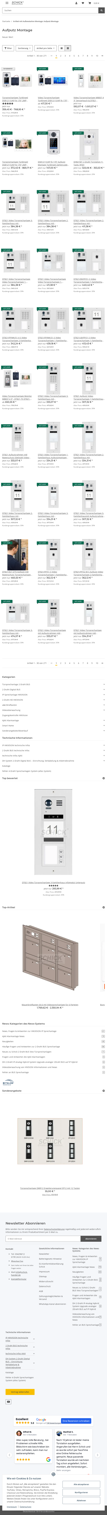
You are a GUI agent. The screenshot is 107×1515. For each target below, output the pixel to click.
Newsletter (44, 1254)
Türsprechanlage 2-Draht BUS (16, 684)
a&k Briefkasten (9, 705)
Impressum (12, 1507)
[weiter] (102, 55)
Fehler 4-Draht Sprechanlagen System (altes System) (26, 771)
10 (97, 55)
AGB (41, 1291)
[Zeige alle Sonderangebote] (104, 1090)
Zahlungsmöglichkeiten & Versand (51, 1297)
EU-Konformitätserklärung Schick (51, 1265)
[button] (76, 3)
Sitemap (43, 1276)
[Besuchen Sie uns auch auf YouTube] (8, 1401)
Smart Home (8, 725)
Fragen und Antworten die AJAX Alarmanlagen (53, 1057)
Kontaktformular (18, 1279)
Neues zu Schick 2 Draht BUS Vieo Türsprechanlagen (53, 1051)
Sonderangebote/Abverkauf (15, 730)
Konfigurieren (81, 1492)
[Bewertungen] (7, 103)
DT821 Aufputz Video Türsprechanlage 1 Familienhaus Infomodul (89, 397)
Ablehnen (81, 1500)
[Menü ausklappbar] (7, 1)
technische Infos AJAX (12, 755)
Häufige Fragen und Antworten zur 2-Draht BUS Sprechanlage (53, 1046)
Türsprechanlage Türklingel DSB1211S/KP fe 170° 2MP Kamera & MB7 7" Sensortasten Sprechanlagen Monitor (16, 163)
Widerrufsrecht (46, 1281)
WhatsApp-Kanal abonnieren (52, 1304)
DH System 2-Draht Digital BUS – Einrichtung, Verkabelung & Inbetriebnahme (38, 760)
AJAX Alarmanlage (10, 720)
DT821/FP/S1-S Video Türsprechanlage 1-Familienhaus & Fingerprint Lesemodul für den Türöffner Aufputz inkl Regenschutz (53, 573)
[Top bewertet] (104, 778)
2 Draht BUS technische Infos (15, 750)
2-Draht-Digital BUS (11, 689)
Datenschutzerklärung (54, 1229)
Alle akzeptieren (81, 1484)
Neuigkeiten (53, 1041)
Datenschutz (25, 1507)
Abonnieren (91, 1238)
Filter (9, 48)
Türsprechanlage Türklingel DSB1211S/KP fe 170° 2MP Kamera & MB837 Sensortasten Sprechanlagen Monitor (16, 99)
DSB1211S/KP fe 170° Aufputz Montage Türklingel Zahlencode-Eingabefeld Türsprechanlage (53, 163)
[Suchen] (101, 10)
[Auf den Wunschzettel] (64, 134)
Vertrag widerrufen (20, 1392)
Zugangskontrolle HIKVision (15, 715)
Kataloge (6, 766)
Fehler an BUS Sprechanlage (53, 1072)
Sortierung (23, 48)
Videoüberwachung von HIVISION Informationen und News (53, 1067)
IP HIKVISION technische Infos (16, 745)
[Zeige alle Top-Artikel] (104, 907)
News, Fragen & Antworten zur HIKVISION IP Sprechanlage (53, 1031)
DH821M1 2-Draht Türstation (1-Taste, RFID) (88, 163)
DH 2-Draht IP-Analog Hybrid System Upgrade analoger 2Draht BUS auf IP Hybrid (53, 1062)
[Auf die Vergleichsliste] (57, 134)
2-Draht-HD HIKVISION (12, 700)
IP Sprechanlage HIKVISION (14, 694)
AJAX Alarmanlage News (53, 1036)
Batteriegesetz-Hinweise (50, 1258)
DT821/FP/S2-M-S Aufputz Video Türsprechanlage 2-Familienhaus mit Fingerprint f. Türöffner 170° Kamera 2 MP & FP (89, 573)
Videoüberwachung (11, 710)
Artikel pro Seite (44, 48)
